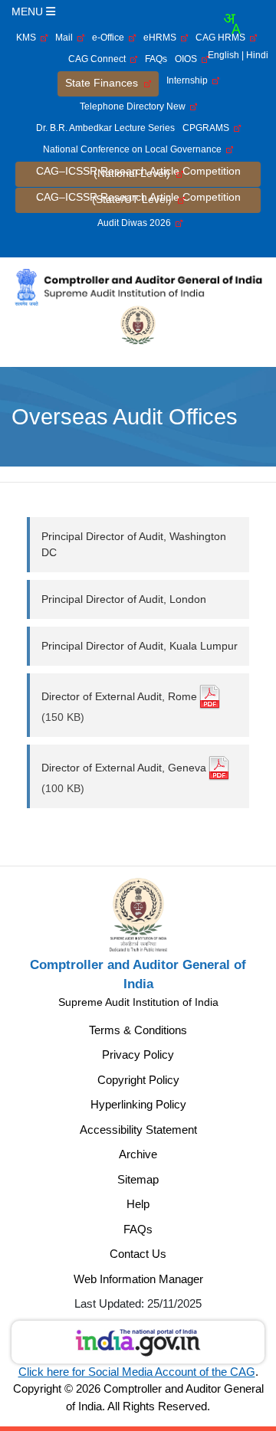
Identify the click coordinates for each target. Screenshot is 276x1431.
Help (138, 1203)
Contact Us (138, 1253)
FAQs (156, 59)
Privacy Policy (138, 1054)
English (223, 55)
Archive (138, 1154)
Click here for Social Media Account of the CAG (136, 1371)
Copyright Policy (138, 1079)
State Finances (104, 83)
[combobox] (231, 24)
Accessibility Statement (138, 1129)
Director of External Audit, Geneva (123, 767)
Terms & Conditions (138, 1029)
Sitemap (138, 1179)
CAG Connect (99, 59)
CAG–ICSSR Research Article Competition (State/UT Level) (138, 198)
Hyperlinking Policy (138, 1104)
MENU (29, 11)
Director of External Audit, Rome (119, 696)
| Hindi (255, 55)
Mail (66, 37)
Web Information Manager (138, 1278)
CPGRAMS (208, 128)
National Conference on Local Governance (134, 149)
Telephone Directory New (135, 106)
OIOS (188, 59)
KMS (28, 37)
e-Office (110, 37)
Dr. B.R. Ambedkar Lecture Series (105, 128)
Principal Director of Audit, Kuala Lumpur (139, 646)
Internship (189, 80)
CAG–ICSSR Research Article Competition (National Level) (138, 172)
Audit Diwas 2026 (136, 223)
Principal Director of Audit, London (123, 599)
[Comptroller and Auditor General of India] (138, 286)
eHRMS (162, 37)
